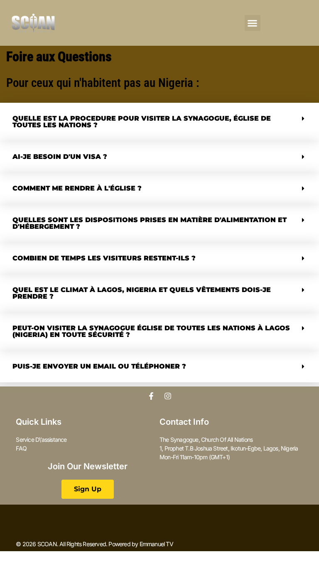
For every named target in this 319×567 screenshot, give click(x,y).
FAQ (21, 448)
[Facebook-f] (151, 396)
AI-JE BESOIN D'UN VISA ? (59, 157)
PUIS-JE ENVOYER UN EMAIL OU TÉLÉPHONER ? (99, 366)
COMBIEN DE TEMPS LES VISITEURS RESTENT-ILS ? (104, 258)
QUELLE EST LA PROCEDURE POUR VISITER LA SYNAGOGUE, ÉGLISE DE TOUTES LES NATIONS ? (141, 121)
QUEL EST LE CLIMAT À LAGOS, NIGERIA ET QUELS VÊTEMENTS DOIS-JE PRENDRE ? (141, 293)
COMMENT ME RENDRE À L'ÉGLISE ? (77, 188)
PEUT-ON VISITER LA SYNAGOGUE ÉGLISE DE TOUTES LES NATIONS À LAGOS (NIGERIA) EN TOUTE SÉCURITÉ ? (151, 331)
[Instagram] (168, 396)
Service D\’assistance (41, 439)
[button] (252, 23)
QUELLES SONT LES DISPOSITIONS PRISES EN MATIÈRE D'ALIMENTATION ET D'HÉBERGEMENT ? (149, 223)
